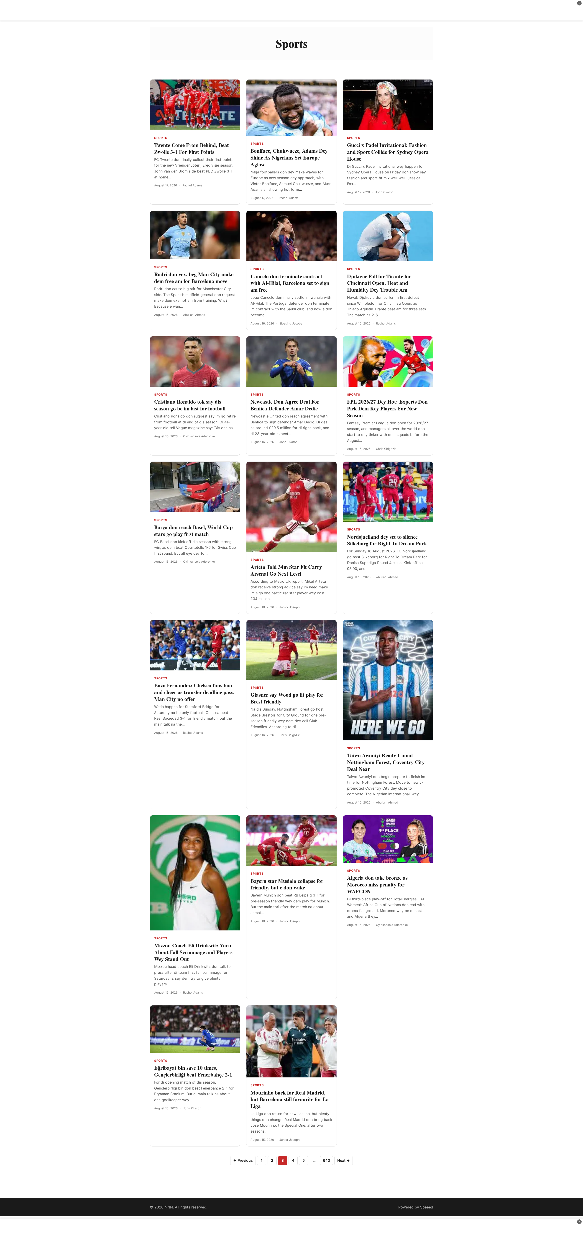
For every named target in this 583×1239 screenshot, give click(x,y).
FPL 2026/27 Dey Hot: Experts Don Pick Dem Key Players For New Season (387, 408)
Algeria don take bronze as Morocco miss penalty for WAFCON (377, 884)
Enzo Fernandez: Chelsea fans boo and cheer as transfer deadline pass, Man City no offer (194, 692)
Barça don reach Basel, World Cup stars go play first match (193, 530)
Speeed (426, 1207)
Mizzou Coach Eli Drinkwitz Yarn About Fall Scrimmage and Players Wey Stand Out (193, 952)
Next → (343, 1160)
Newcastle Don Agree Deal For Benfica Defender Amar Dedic (285, 405)
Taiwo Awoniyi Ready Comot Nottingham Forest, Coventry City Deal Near (386, 762)
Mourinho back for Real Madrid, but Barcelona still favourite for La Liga (290, 1099)
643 (326, 1160)
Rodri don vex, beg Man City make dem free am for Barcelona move (193, 277)
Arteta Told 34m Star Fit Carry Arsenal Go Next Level (286, 570)
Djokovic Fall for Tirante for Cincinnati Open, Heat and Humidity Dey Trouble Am (379, 283)
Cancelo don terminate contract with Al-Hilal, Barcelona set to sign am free (290, 283)
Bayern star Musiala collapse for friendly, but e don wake (287, 884)
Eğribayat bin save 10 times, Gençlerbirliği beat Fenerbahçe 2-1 (193, 1071)
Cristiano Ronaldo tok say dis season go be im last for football (189, 405)
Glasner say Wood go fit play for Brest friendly (287, 698)
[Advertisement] (291, 10)
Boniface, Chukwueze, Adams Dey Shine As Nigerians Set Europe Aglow (289, 157)
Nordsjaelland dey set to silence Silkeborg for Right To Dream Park (387, 540)
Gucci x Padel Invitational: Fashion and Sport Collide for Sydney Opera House (388, 151)
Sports (160, 138)
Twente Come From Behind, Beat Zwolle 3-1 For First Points (191, 148)
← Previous (243, 1160)
